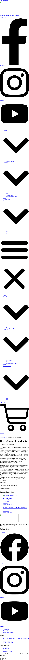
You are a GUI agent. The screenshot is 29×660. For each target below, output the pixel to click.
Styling (5, 437)
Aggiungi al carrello (5, 488)
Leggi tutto (5, 503)
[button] (14, 264)
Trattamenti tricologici (11, 196)
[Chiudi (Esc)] (5, 658)
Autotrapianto (9, 195)
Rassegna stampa (10, 161)
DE (7, 233)
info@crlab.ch (15, 15)
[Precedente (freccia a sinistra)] (0, 659)
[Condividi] (3, 658)
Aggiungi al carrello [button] (8, 512)
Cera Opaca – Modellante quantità (8, 485)
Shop (4, 198)
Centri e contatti (7, 199)
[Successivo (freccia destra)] (2, 659)
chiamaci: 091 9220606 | (6, 15)
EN (7, 231)
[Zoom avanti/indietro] (0, 658)
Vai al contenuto (4, 0)
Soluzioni (2, 626)
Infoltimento (9, 193)
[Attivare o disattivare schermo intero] (2, 658)
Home (4, 128)
